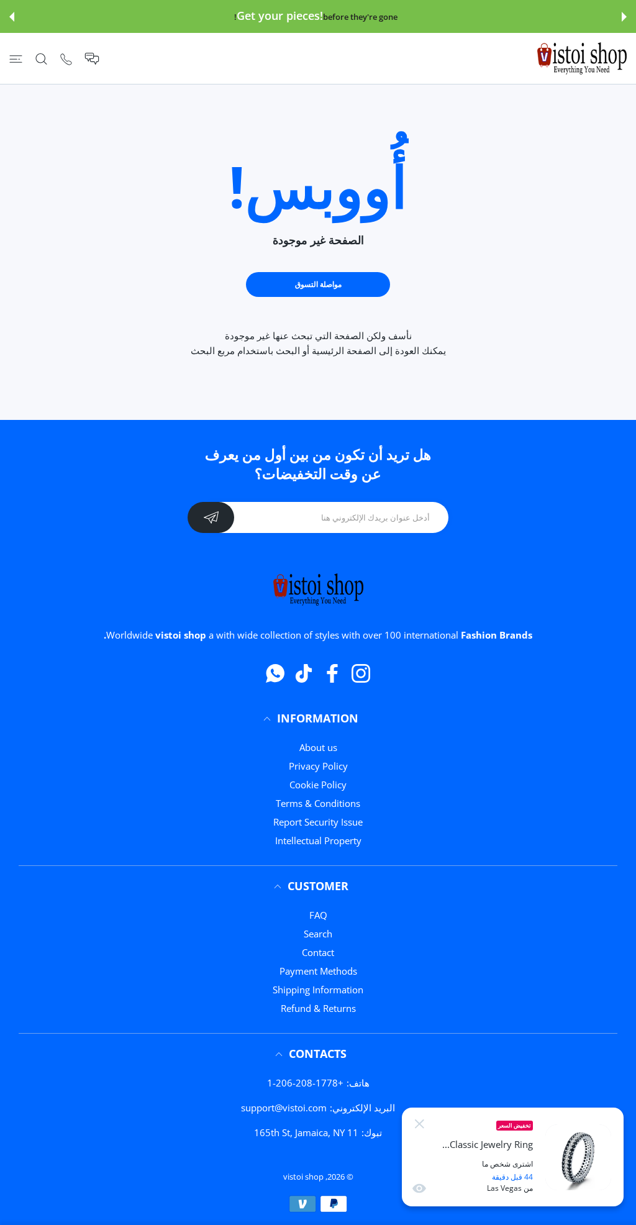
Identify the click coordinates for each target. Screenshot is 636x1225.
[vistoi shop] (582, 58)
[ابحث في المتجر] (41, 59)
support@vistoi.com (284, 1107)
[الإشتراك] (211, 517)
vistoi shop (303, 1176)
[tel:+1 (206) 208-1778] (66, 59)
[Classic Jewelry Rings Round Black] (578, 1157)
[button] (624, 17)
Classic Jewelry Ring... (487, 1144)
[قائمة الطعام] (16, 59)
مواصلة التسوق (318, 284)
